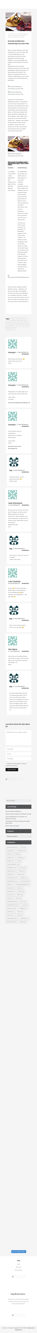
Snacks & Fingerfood (14, 35)
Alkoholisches (12, 847)
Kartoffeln (25, 881)
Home (18, 1264)
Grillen (20, 874)
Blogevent (21, 850)
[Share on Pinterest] (13, 311)
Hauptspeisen (12, 877)
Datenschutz (18, 1329)
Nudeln (20, 894)
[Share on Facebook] (8, 311)
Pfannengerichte (13, 904)
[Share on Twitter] (10, 311)
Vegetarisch (15, 37)
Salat (25, 904)
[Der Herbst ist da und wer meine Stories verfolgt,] (18, 1020)
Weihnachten (12, 921)
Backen (13, 318)
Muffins (10, 894)
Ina (10, 470)
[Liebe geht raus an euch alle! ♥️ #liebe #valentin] (18, 1246)
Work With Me (18, 1270)
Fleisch (23, 867)
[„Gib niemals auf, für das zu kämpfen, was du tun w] (18, 1209)
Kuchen (10, 888)
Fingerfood (22, 318)
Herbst (26, 34)
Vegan (10, 37)
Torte (20, 911)
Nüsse (10, 898)
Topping (10, 911)
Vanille (10, 915)
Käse (19, 888)
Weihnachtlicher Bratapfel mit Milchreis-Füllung (18, 814)
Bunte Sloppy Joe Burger (12, 825)
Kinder (10, 884)
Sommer (23, 35)
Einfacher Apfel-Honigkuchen (13, 811)
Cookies (10, 857)
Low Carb (17, 322)
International (12, 881)
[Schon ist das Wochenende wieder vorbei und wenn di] (18, 1157)
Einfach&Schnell (13, 864)
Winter (22, 37)
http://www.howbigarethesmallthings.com (19, 402)
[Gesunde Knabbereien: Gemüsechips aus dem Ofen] (18, 22)
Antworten (25, 354)
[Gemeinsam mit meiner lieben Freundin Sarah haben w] (18, 964)
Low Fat (25, 322)
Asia (23, 847)
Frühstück (11, 871)
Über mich (18, 1267)
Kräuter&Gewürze (22, 884)
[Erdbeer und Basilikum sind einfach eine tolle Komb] (18, 1123)
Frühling (21, 34)
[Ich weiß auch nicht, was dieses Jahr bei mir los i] (18, 1055)
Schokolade (11, 908)
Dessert (10, 860)
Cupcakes (21, 857)
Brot (9, 854)
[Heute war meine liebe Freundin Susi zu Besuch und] (18, 1089)
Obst (19, 898)
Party (20, 325)
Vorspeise (24, 918)
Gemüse (9, 322)
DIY (19, 860)
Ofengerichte (11, 325)
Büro (17, 854)
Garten (22, 871)
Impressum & (31, 1328)
